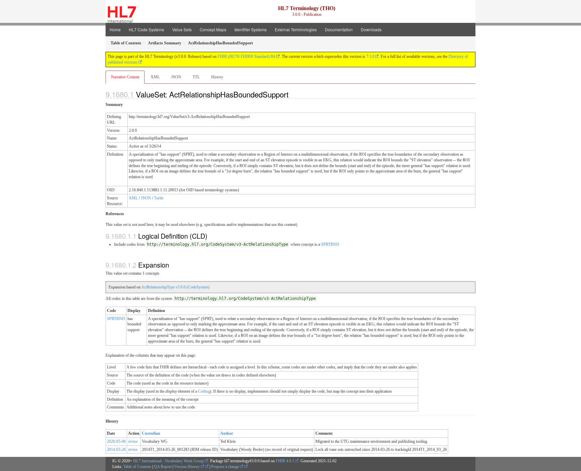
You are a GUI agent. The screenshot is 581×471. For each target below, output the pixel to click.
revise (133, 441)
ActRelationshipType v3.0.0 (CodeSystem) (175, 287)
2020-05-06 (116, 441)
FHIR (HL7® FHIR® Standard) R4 (246, 56)
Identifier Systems (250, 29)
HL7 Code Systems (146, 29)
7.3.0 (370, 56)
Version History (187, 466)
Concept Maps (213, 29)
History (217, 77)
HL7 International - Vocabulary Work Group (168, 461)
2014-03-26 (116, 449)
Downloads (371, 29)
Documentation (339, 29)
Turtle (158, 198)
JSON (176, 77)
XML (155, 77)
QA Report (162, 466)
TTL (196, 77)
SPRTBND (330, 244)
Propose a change (225, 466)
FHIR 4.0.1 (285, 461)
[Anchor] (292, 94)
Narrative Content (125, 77)
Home (115, 29)
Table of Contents (137, 466)
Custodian (151, 433)
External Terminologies (296, 29)
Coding (204, 391)
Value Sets (182, 29)
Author (226, 433)
